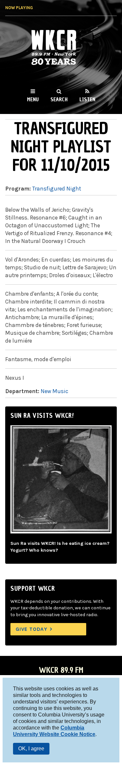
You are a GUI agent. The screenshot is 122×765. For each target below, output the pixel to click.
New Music (54, 391)
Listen (87, 99)
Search (59, 99)
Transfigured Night (56, 188)
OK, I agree (31, 748)
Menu (33, 99)
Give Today (31, 629)
